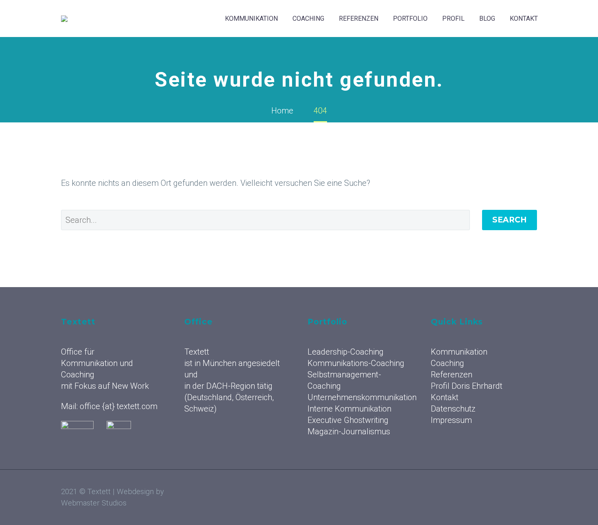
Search (509, 219)
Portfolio (410, 18)
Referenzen (358, 18)
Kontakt (524, 18)
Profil (453, 18)
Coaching (308, 18)
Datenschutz (453, 409)
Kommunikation (251, 18)
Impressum (451, 420)
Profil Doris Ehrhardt (466, 386)
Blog (487, 18)
